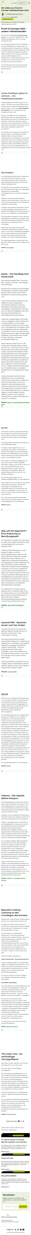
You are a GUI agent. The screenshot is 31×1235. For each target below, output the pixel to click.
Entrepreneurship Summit (7, 19)
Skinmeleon (10, 247)
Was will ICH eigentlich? (16, 605)
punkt (8, 504)
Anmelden (14, 3)
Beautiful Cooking (12, 1026)
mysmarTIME (12, 672)
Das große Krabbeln (9, 1176)
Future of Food (7, 1158)
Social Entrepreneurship (18, 1135)
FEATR (9, 766)
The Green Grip (11, 1114)
